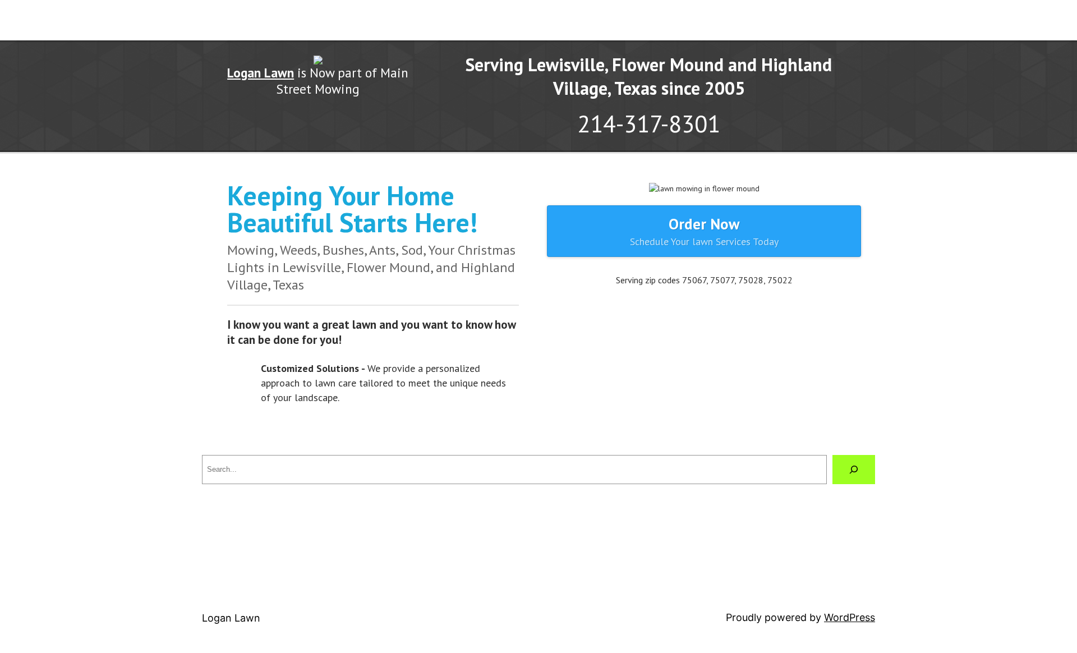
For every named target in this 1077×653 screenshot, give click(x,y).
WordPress (849, 617)
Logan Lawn (231, 618)
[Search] (853, 469)
